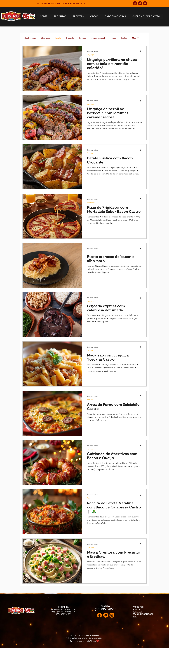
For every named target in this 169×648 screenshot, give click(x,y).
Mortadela (91, 202)
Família (58, 38)
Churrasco (45, 38)
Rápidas (82, 38)
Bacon (89, 498)
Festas (124, 38)
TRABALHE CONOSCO (143, 614)
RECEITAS (137, 612)
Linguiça (90, 55)
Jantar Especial (98, 38)
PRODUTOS (138, 607)
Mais (134, 38)
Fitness (113, 38)
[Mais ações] (141, 51)
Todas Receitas (29, 38)
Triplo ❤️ (94, 641)
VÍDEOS (136, 609)
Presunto (70, 38)
